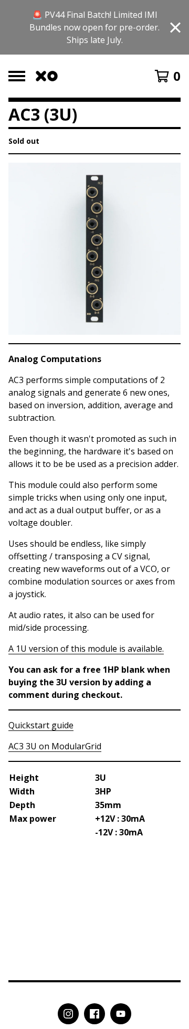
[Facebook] (94, 1013)
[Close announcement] (175, 27)
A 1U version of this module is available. (86, 648)
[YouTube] (120, 1013)
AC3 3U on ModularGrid (54, 746)
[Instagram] (68, 1013)
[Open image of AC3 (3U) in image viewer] (94, 249)
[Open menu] (16, 76)
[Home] (47, 76)
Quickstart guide (41, 725)
